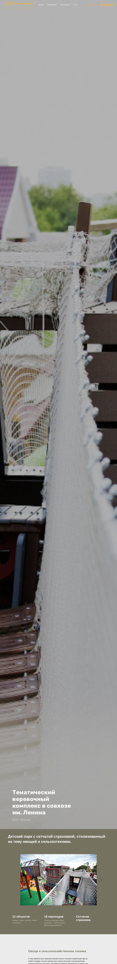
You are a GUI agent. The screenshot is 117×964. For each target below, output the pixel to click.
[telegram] (109, 5)
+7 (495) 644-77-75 (91, 5)
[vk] (102, 5)
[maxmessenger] (112, 5)
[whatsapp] (105, 5)
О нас (75, 5)
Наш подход (65, 5)
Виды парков (52, 5)
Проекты (41, 5)
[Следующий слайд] (101, 880)
